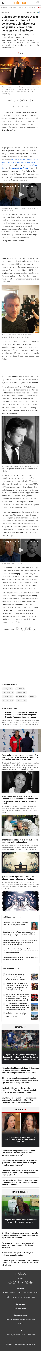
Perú (7, 1297)
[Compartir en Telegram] (26, 100)
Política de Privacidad (28, 1335)
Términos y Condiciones (13, 1335)
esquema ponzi (20, 696)
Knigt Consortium (8, 692)
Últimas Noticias (26, 1297)
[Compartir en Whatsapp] (9, 100)
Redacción (17, 1308)
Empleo (24, 1308)
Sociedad (5, 12)
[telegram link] (26, 1282)
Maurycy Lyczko (7, 689)
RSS (33, 1297)
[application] (20, 194)
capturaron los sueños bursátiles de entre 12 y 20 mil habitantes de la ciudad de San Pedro (20, 162)
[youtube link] (22, 1282)
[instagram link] (18, 1282)
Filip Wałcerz (20, 689)
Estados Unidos (27, 1292)
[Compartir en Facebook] (13, 100)
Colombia (12, 1292)
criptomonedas (21, 692)
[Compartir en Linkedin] (22, 100)
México (36, 1292)
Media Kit (20, 1324)
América (5, 1292)
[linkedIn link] (31, 1282)
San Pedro (32, 696)
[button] (3, 3)
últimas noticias (21, 700)
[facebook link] (10, 1282)
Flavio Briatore (8, 7)
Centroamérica (15, 1297)
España (19, 1292)
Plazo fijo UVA (17, 7)
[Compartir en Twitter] (17, 100)
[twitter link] (14, 1282)
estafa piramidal (7, 696)
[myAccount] (37, 2)
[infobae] (20, 3)
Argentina (9, 1319)
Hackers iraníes (27, 7)
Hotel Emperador (8, 700)
